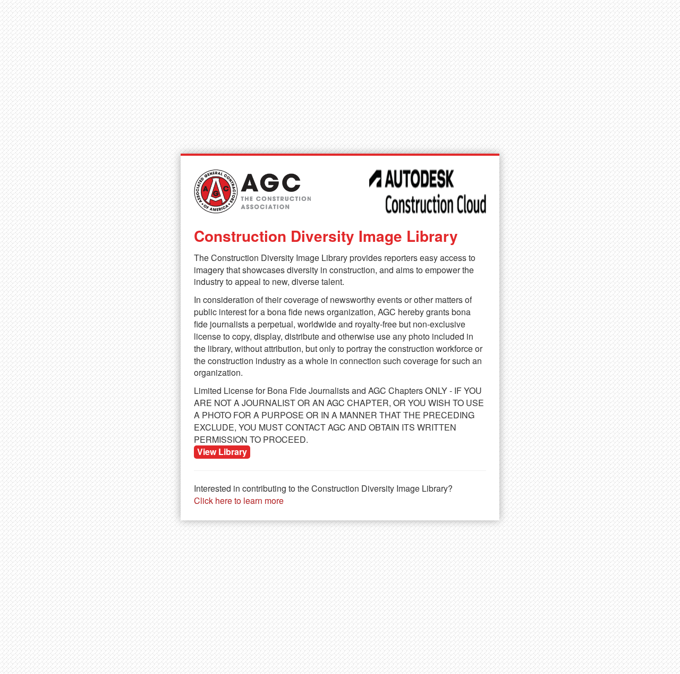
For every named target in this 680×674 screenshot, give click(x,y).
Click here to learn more (239, 500)
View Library (222, 451)
